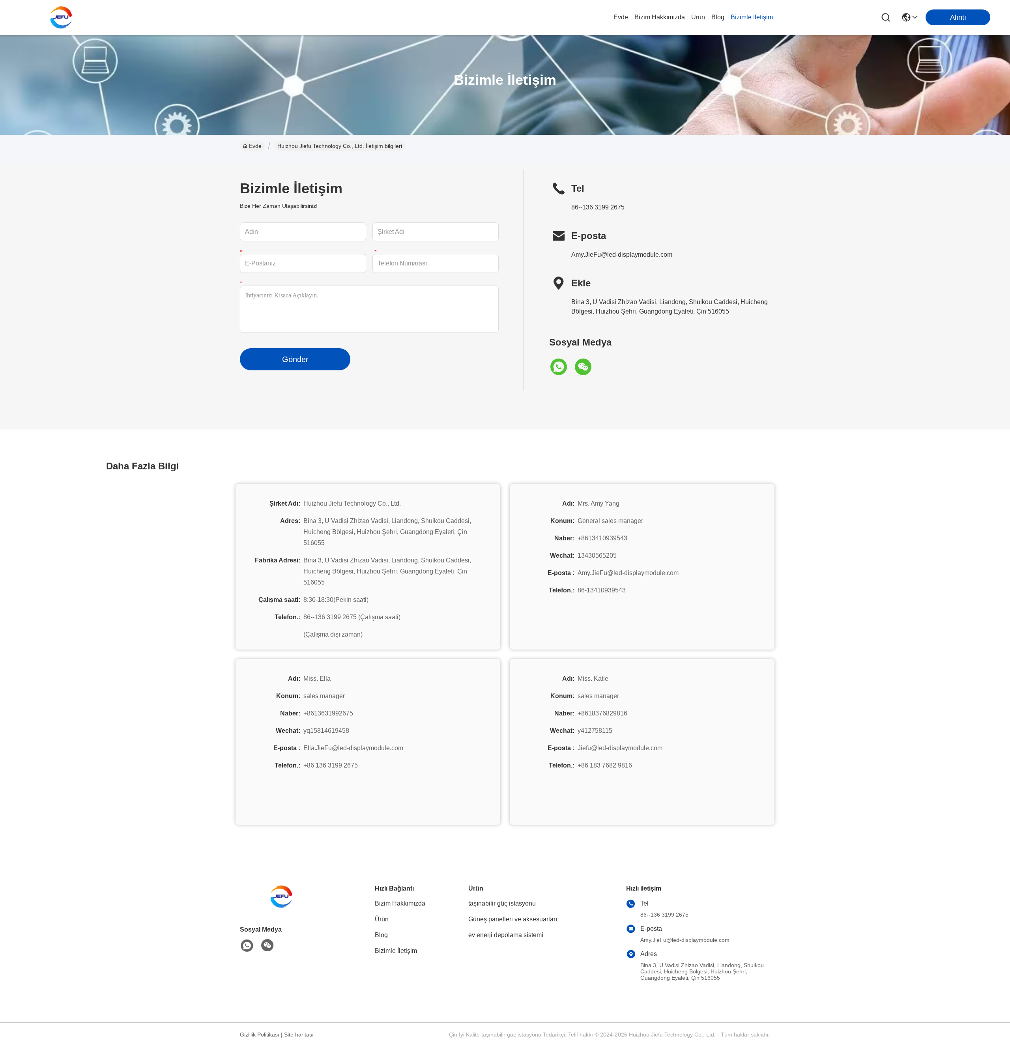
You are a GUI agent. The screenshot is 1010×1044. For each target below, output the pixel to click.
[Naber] (561, 366)
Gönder (295, 359)
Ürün (698, 17)
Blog (717, 17)
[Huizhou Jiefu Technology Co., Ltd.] (63, 17)
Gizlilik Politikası (259, 1034)
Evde (620, 17)
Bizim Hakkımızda (659, 17)
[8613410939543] (247, 946)
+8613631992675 (328, 713)
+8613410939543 (602, 538)
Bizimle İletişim (752, 17)
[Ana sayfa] (283, 906)
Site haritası (299, 1034)
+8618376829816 (602, 713)
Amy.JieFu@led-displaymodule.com (621, 254)
